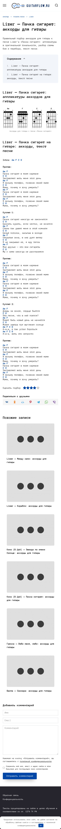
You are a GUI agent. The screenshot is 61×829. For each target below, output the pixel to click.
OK (41, 825)
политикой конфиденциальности (36, 761)
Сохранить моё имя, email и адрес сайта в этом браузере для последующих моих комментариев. (28, 767)
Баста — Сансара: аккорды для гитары (29, 691)
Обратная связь (11, 795)
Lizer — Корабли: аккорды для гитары (29, 506)
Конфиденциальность (13, 799)
